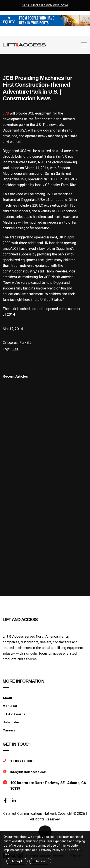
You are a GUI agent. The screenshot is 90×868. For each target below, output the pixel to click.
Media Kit (10, 706)
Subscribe (11, 722)
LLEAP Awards (14, 714)
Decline (40, 861)
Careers (9, 730)
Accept (17, 861)
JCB (6, 113)
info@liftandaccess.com (28, 772)
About (7, 698)
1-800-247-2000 (21, 761)
